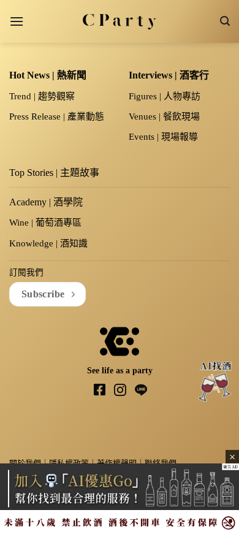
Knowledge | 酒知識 (48, 243)
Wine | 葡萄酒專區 (45, 222)
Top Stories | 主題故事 (54, 172)
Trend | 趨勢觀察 (42, 96)
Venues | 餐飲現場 (164, 116)
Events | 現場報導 (163, 137)
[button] (16, 21)
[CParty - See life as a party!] (120, 21)
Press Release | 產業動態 (56, 116)
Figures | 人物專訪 (164, 96)
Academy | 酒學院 (46, 202)
